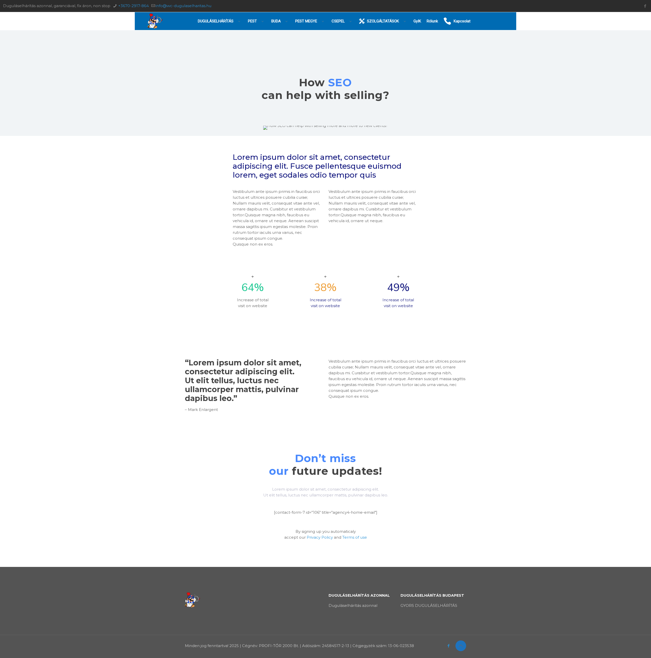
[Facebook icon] (645, 6)
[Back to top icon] (460, 645)
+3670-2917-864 (133, 5)
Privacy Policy (320, 537)
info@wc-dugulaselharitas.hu (183, 5)
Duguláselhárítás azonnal (353, 605)
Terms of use (354, 537)
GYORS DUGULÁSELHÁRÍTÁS (429, 605)
